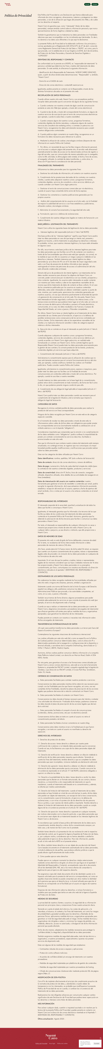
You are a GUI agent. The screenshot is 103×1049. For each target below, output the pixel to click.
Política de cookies (62, 1043)
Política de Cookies (62, 143)
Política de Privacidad (41, 1043)
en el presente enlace (69, 841)
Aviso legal (52, 1043)
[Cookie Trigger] (100, 1038)
